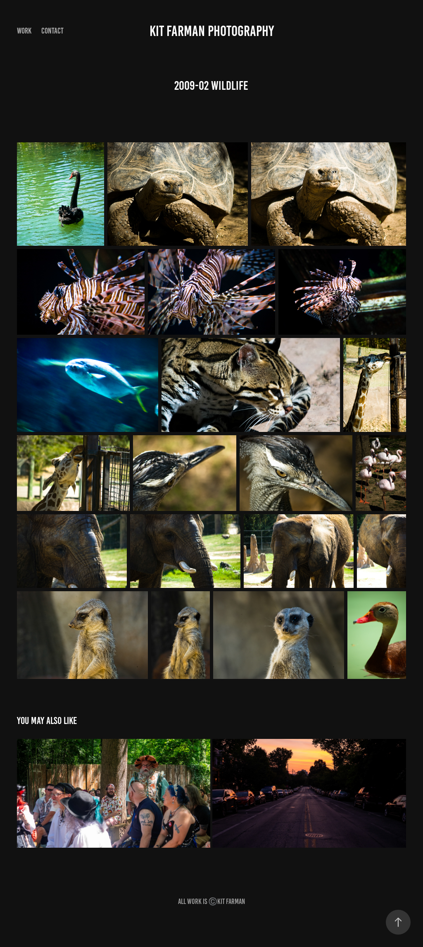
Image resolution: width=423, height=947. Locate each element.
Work (24, 30)
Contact (52, 30)
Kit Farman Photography (212, 31)
